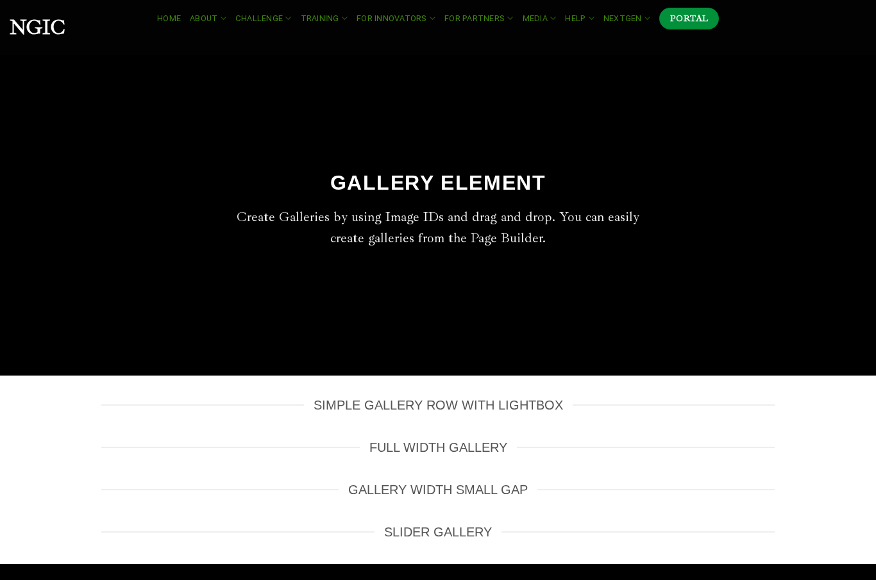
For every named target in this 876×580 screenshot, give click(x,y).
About (203, 18)
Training (320, 18)
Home (169, 18)
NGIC (37, 27)
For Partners (474, 18)
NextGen (622, 18)
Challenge (259, 18)
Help (575, 18)
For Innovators (392, 18)
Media (535, 18)
